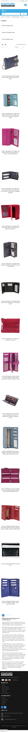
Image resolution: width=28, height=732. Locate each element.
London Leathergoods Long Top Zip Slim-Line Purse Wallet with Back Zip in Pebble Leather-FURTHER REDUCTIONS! (10, 490)
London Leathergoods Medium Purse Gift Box (10, 564)
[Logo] (6, 674)
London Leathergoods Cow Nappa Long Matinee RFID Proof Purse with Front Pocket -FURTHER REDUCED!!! (10, 152)
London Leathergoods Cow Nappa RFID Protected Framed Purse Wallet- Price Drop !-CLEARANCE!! (10, 265)
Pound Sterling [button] (4, 0)
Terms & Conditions (5, 693)
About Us (3, 684)
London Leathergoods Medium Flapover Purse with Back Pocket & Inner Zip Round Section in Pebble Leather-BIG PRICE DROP (10, 528)
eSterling (14, 727)
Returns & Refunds (5, 686)
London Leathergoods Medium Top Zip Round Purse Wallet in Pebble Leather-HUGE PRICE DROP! (10, 603)
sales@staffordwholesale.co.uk (10, 719)
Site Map (3, 703)
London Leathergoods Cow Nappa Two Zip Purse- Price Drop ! (10, 339)
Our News (3, 697)
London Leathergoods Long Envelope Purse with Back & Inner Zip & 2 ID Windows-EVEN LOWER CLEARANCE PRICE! (10, 415)
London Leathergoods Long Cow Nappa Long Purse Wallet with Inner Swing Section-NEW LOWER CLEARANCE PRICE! (10, 378)
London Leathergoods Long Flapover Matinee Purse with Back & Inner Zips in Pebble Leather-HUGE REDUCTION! (10, 453)
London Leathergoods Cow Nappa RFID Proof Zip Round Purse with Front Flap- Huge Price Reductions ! (10, 227)
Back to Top (4, 730)
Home (3, 16)
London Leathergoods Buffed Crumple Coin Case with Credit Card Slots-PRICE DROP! (10, 77)
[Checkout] (25, 1)
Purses (22, 16)
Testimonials (4, 701)
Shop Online (8, 16)
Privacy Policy (4, 691)
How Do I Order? (5, 699)
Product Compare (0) (21, 44)
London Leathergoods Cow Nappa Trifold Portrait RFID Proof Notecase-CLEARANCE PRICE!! (10, 302)
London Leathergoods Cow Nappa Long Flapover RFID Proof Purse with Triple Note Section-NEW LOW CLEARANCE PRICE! (10, 115)
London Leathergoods (15, 16)
